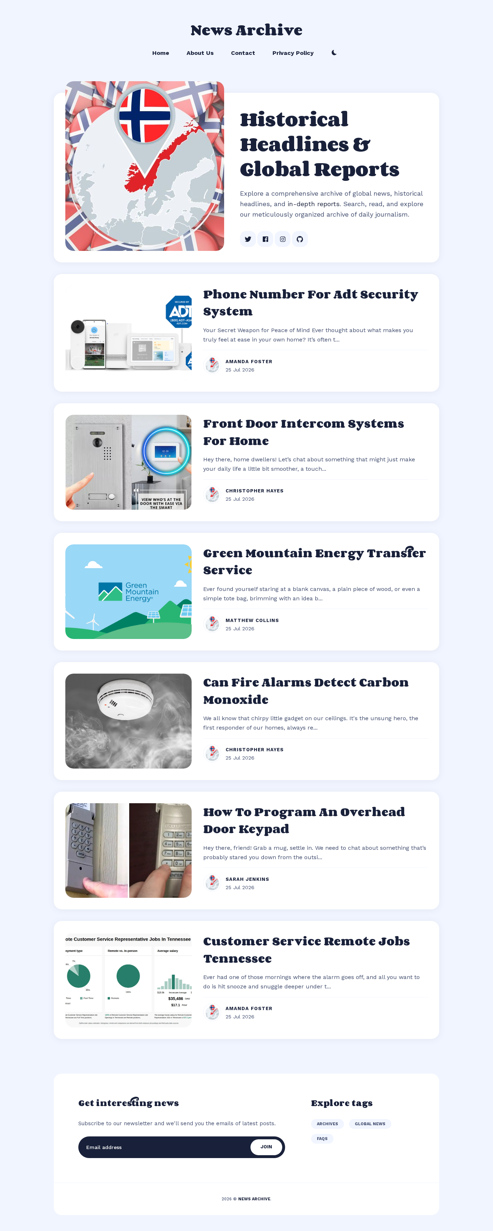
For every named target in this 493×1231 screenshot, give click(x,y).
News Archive (246, 29)
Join (266, 1146)
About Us (200, 52)
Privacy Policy (293, 52)
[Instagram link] (283, 239)
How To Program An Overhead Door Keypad (304, 820)
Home (160, 52)
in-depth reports (314, 204)
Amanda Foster (249, 361)
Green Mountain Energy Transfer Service (314, 561)
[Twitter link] (248, 239)
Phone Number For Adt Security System (310, 302)
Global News (370, 1124)
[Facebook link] (265, 239)
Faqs (322, 1138)
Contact (243, 52)
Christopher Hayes (255, 490)
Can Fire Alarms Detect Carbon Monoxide (306, 691)
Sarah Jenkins (247, 879)
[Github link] (300, 239)
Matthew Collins (252, 620)
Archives (327, 1124)
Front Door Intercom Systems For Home (303, 432)
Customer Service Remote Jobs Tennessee (306, 949)
